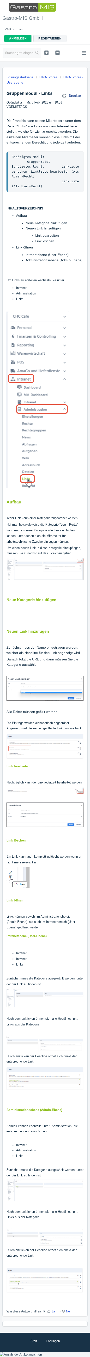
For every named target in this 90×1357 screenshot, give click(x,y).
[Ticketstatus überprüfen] (57, 52)
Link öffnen (24, 247)
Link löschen (45, 241)
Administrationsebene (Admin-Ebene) (54, 260)
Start (33, 1341)
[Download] (36, 697)
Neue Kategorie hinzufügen (46, 223)
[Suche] (37, 53)
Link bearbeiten (47, 235)
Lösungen (53, 1341)
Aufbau (21, 215)
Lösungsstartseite (20, 77)
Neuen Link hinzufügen (43, 228)
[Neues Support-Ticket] (46, 52)
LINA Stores (48, 77)
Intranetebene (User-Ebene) (47, 255)
